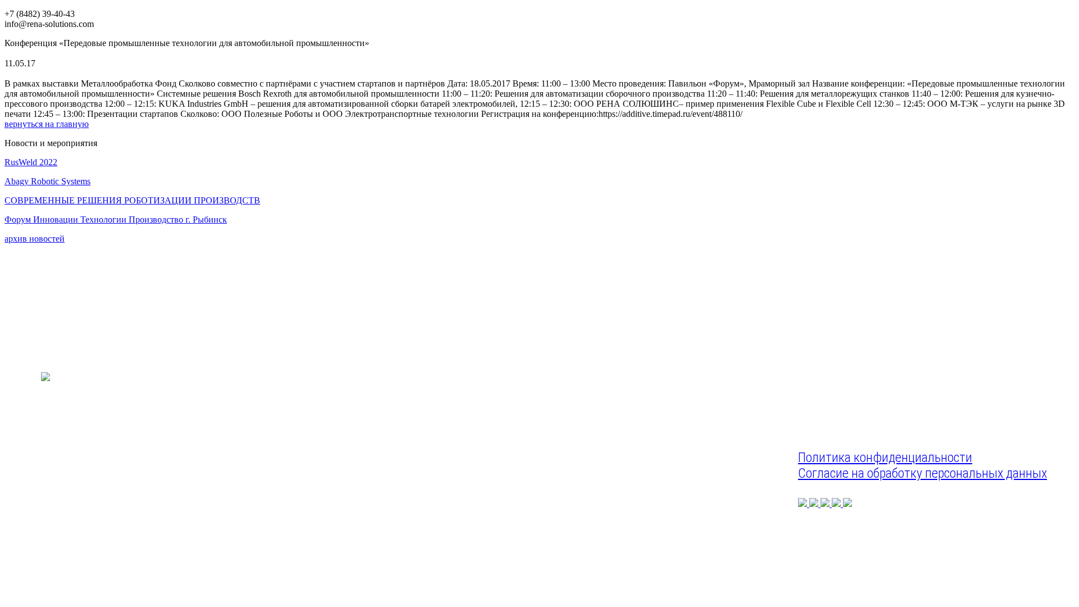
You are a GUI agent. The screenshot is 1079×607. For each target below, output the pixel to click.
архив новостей (34, 238)
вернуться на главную (46, 124)
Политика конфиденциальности (885, 457)
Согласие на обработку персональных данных (922, 473)
